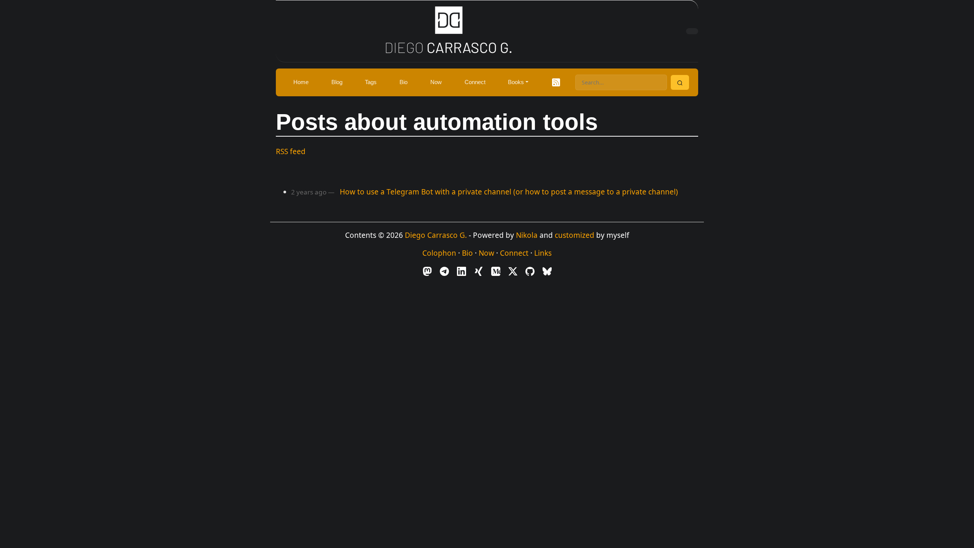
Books (516, 82)
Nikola (527, 235)
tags (371, 82)
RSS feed (291, 151)
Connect (514, 253)
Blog (336, 82)
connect (475, 82)
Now (486, 253)
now (436, 82)
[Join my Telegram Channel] (444, 270)
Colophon (439, 253)
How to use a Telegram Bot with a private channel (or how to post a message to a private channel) (509, 192)
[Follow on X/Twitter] (512, 270)
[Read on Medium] (495, 270)
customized (574, 235)
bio (403, 82)
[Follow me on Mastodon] (427, 270)
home (301, 82)
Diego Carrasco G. (436, 235)
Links (543, 253)
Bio (467, 253)
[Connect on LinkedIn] (461, 270)
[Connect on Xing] (478, 270)
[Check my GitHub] (530, 270)
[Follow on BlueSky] (547, 270)
